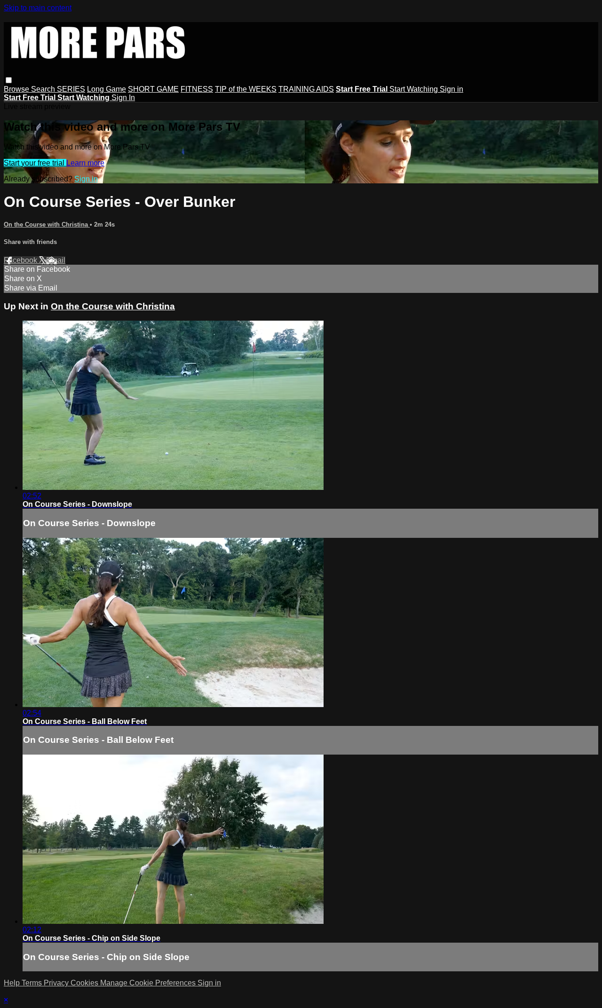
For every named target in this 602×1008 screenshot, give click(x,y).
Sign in (451, 89)
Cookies (85, 983)
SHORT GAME (153, 89)
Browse (17, 89)
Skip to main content (37, 8)
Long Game (106, 89)
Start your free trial (35, 163)
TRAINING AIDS (306, 89)
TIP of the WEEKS (246, 89)
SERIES (71, 89)
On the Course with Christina (47, 224)
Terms (33, 983)
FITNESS (197, 89)
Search (44, 89)
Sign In (123, 98)
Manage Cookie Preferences (149, 983)
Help (13, 983)
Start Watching (414, 89)
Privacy (57, 983)
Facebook (21, 260)
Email (55, 260)
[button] (9, 80)
